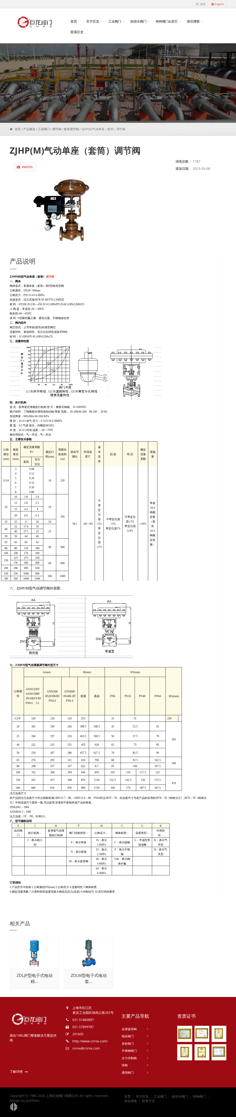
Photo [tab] (26, 167)
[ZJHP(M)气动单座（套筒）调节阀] (91, 209)
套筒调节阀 (71, 129)
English (219, 4)
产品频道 (29, 129)
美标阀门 (128, 1043)
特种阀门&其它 (167, 21)
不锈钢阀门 (129, 1051)
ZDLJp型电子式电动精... (35, 978)
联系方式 (148, 1100)
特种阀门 (199, 1096)
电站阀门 (128, 1036)
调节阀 (56, 129)
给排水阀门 (138, 21)
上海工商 (14, 1107)
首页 (74, 21)
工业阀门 (114, 21)
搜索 (202, 4)
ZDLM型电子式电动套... (89, 978)
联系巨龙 (77, 32)
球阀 (125, 1065)
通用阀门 (128, 1072)
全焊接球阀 (129, 1029)
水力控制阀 (129, 1058)
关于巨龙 (92, 21)
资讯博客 (193, 21)
